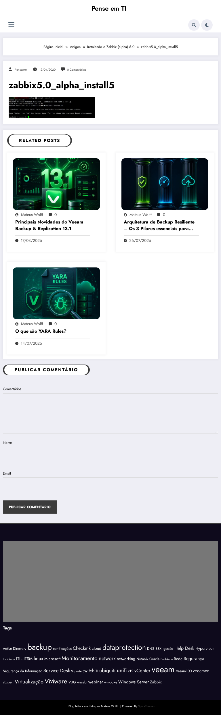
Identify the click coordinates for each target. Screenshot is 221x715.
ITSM (28, 659)
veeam (163, 669)
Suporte (76, 671)
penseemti (21, 70)
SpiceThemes (146, 706)
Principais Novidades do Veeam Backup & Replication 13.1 (49, 225)
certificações (62, 648)
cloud (96, 648)
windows (110, 682)
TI (97, 671)
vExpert (8, 682)
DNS (150, 648)
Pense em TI (109, 8)
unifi (122, 670)
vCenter (142, 670)
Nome (7, 442)
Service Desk (56, 670)
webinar (95, 682)
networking (126, 659)
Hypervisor (204, 648)
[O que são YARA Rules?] (56, 293)
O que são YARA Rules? (40, 331)
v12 (130, 671)
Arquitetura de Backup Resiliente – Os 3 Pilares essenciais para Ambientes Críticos (159, 225)
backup (39, 647)
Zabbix (156, 682)
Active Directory (14, 648)
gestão (168, 648)
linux (38, 658)
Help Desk (184, 648)
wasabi (82, 682)
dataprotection (124, 647)
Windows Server (133, 682)
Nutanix (142, 659)
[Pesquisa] (194, 25)
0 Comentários (76, 70)
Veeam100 (184, 671)
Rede (178, 659)
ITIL (19, 659)
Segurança (194, 658)
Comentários (12, 389)
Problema (167, 659)
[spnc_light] (207, 25)
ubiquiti (107, 670)
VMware (56, 681)
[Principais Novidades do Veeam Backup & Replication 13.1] (56, 183)
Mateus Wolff (32, 214)
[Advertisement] (110, 581)
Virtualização (29, 681)
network (107, 658)
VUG (72, 682)
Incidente (9, 659)
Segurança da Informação (22, 671)
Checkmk (82, 648)
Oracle (154, 659)
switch (88, 670)
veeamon (201, 671)
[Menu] (11, 25)
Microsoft (52, 659)
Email (7, 473)
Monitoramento (80, 658)
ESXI (158, 648)
